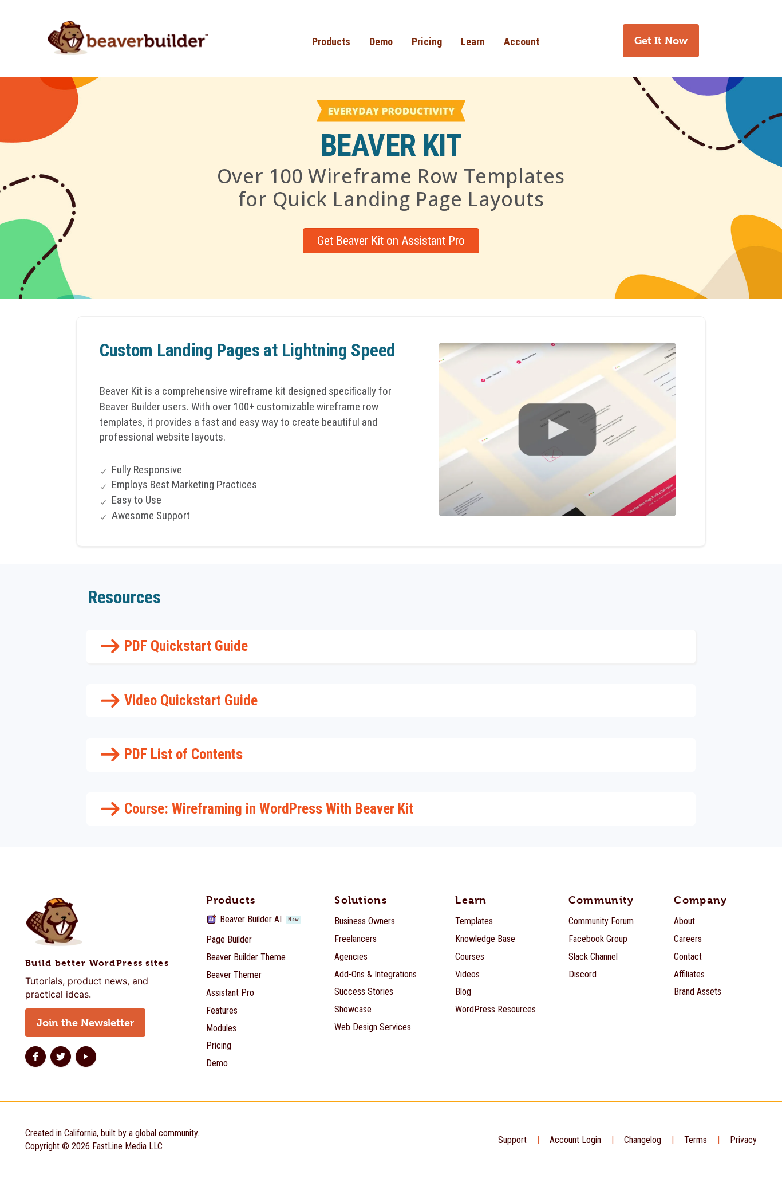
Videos (467, 974)
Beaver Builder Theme (246, 957)
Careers (688, 938)
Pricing (427, 42)
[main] (391, 476)
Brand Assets (697, 991)
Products (331, 42)
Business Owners (364, 921)
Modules (221, 1028)
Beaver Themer (234, 974)
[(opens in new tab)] (557, 429)
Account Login (575, 1139)
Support (512, 1139)
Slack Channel (593, 956)
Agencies (351, 956)
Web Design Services (372, 1027)
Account (521, 42)
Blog (463, 991)
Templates (474, 921)
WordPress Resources (495, 1009)
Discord (582, 974)
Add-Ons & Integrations (375, 974)
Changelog (642, 1139)
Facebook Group (597, 938)
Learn (473, 42)
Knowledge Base (485, 938)
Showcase (353, 1009)
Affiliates (689, 974)
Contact (688, 956)
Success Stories (363, 991)
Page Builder (229, 939)
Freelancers (355, 938)
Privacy (743, 1139)
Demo (381, 42)
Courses (469, 956)
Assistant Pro (230, 992)
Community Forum (601, 921)
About (684, 921)
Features (222, 1010)
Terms (695, 1139)
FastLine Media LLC (127, 1146)
